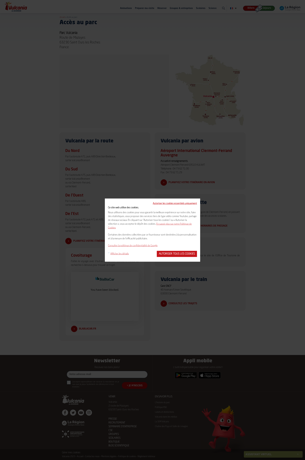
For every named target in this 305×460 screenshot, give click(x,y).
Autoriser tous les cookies (177, 253)
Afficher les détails (119, 254)
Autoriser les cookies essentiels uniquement (175, 203)
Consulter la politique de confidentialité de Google (133, 245)
